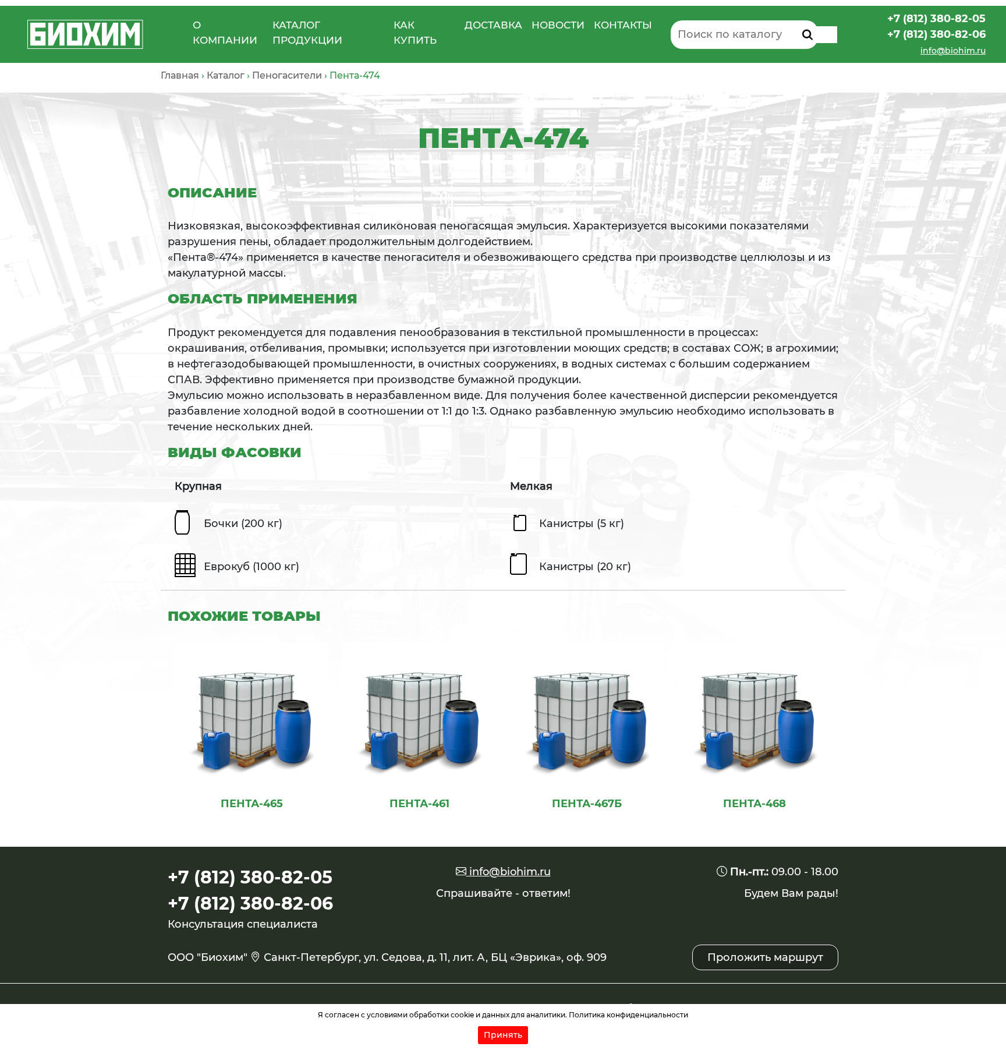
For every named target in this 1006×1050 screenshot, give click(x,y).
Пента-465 (252, 803)
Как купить (415, 32)
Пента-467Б (587, 803)
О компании (225, 32)
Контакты (623, 25)
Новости (558, 25)
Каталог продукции (307, 32)
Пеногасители (287, 75)
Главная (180, 75)
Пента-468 (754, 803)
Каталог (226, 75)
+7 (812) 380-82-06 (936, 34)
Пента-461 (419, 803)
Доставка (493, 25)
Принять (503, 1035)
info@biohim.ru (953, 50)
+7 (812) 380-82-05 (936, 18)
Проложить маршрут (765, 957)
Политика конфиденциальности (628, 1014)
